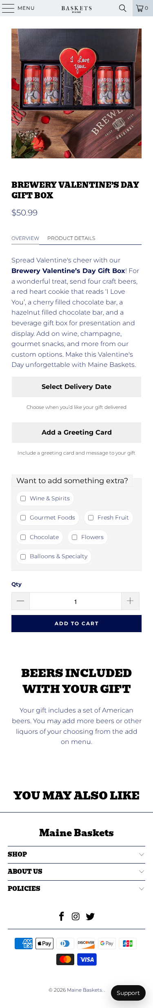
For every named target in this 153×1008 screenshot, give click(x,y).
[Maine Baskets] (76, 8)
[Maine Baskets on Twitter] (90, 917)
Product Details (71, 238)
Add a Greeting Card (77, 432)
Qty (16, 584)
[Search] (123, 8)
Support (128, 993)
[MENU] (4, 8)
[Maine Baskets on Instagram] (76, 917)
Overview (25, 238)
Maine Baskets (84, 990)
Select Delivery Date (76, 387)
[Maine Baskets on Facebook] (62, 917)
